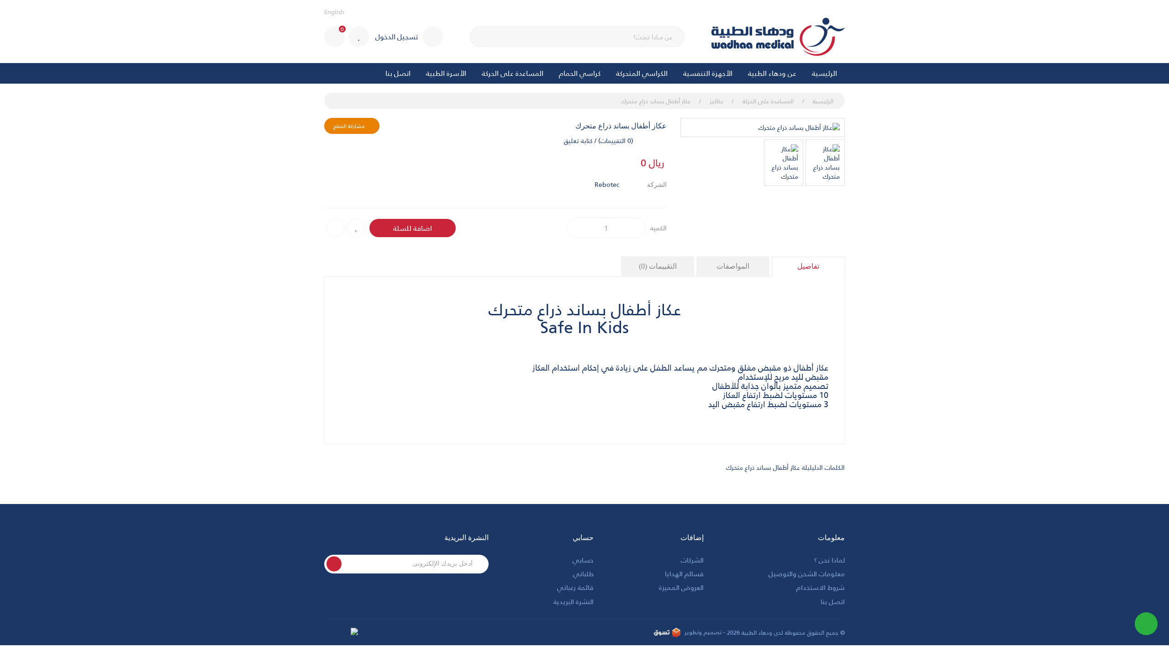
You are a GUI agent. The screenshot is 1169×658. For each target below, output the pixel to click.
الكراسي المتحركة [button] (642, 73)
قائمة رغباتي (575, 587)
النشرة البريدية (573, 601)
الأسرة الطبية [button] (446, 73)
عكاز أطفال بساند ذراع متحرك (655, 100)
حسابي (583, 559)
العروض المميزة (681, 587)
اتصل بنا (398, 73)
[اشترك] (334, 564)
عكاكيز (716, 100)
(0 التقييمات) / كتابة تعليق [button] (598, 140)
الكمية (658, 228)
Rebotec (607, 184)
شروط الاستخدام (820, 587)
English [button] (334, 11)
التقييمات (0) (658, 266)
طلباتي (583, 573)
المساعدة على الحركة (768, 100)
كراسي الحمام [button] (579, 73)
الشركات (692, 559)
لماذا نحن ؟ (829, 559)
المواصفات (732, 266)
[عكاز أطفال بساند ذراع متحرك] (762, 127)
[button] (334, 37)
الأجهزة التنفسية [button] (707, 73)
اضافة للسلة (412, 228)
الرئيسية (824, 73)
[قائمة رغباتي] (358, 37)
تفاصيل (808, 266)
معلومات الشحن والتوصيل (807, 573)
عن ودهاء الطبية (772, 73)
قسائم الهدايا (684, 573)
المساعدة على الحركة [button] (512, 73)
